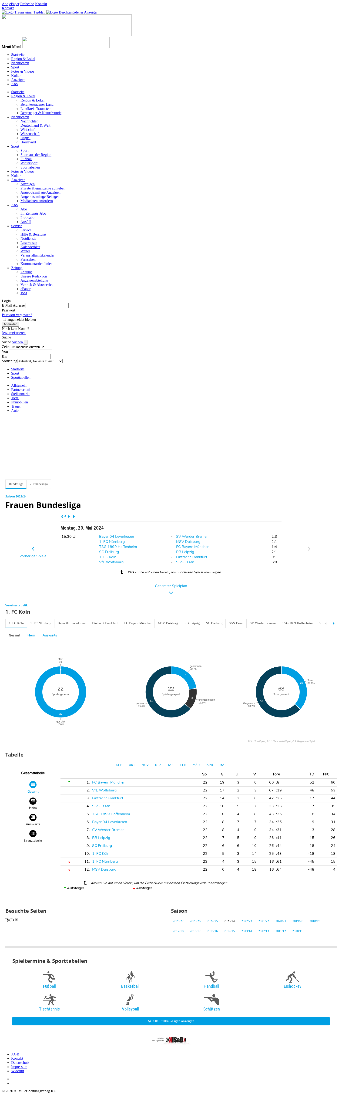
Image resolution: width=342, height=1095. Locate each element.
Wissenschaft (30, 134)
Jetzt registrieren (14, 333)
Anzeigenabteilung (34, 280)
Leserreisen (28, 243)
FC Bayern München (192, 546)
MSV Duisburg (188, 541)
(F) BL (14, 920)
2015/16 (212, 931)
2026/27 (178, 921)
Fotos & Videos (22, 71)
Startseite (17, 55)
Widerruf (17, 1071)
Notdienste (28, 238)
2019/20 (297, 921)
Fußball (26, 159)
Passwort (8, 310)
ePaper (14, 4)
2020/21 (280, 921)
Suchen (18, 342)
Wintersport (28, 163)
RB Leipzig (185, 551)
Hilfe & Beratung (33, 234)
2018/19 (314, 921)
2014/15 (229, 931)
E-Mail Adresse (13, 305)
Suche (6, 337)
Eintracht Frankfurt (191, 557)
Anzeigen (18, 80)
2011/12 (280, 931)
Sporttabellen (30, 167)
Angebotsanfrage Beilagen (40, 197)
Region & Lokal (23, 59)
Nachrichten (20, 63)
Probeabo (27, 4)
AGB (15, 1054)
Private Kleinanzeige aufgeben (42, 188)
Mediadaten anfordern (36, 201)
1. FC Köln (107, 557)
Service (16, 226)
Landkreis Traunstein (35, 109)
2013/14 (246, 931)
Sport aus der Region (35, 155)
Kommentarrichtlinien (36, 264)
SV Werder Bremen (192, 536)
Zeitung (17, 268)
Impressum (19, 1067)
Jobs (23, 293)
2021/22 (263, 921)
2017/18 (178, 931)
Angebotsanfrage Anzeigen (40, 192)
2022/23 (246, 921)
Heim (31, 635)
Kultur (16, 76)
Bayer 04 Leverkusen (116, 536)
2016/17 (195, 931)
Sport (15, 67)
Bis (4, 356)
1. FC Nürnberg (112, 541)
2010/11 (297, 931)
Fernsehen (28, 259)
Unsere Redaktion (33, 276)
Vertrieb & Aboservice (36, 285)
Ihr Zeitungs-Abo (33, 213)
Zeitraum (8, 347)
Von (5, 351)
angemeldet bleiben (21, 319)
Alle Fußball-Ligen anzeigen (172, 1021)
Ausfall (25, 222)
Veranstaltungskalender (37, 255)
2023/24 (229, 921)
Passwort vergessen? (17, 315)
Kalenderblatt (30, 247)
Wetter (25, 251)
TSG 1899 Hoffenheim (118, 546)
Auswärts (50, 635)
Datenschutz (20, 1063)
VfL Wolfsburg (111, 562)
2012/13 (263, 931)
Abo (5, 4)
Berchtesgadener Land (37, 104)
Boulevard (28, 142)
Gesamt (14, 635)
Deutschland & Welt (35, 125)
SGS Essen (185, 562)
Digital (25, 138)
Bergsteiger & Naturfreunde (40, 113)
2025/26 (195, 921)
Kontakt (41, 4)
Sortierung (9, 361)
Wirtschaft (27, 130)
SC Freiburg (109, 551)
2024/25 (212, 921)
